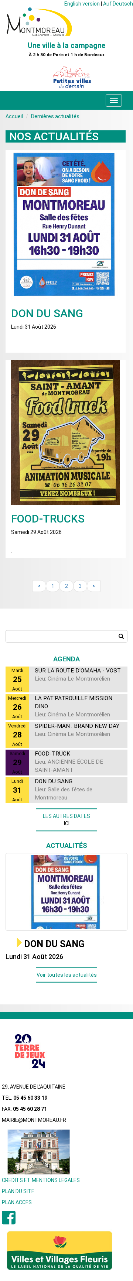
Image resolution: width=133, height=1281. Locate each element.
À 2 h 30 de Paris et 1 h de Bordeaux (67, 54)
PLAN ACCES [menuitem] (17, 1202)
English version (82, 4)
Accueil (14, 116)
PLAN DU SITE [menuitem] (18, 1191)
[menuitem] (9, 1222)
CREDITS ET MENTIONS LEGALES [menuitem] (41, 1180)
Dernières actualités (55, 116)
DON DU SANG (54, 944)
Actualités (66, 845)
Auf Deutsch (118, 4)
